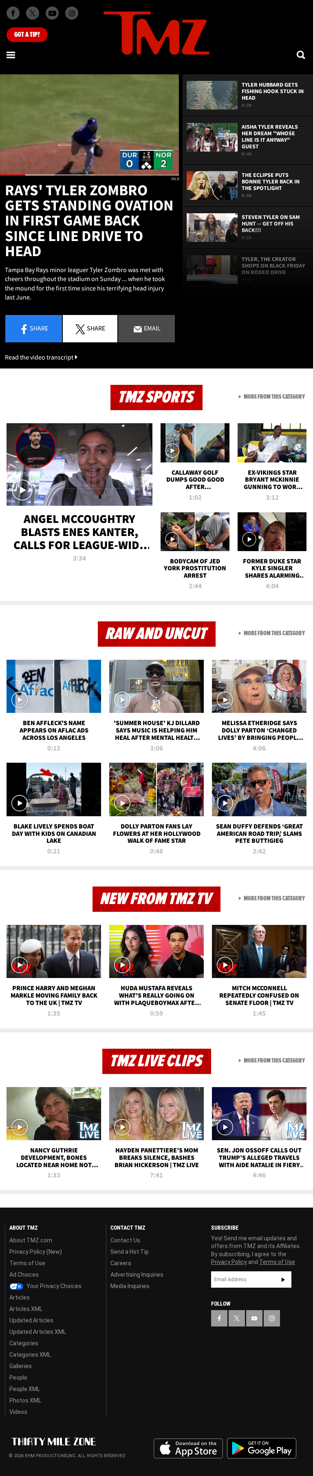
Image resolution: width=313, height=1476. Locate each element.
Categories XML (30, 1354)
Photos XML (25, 1400)
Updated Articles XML (37, 1332)
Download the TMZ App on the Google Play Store (261, 1448)
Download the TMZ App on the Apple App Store (188, 1448)
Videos (18, 1412)
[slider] (89, 175)
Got (27, 35)
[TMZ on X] (32, 13)
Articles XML (25, 1309)
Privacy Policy (229, 1262)
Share (39, 328)
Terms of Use (27, 1263)
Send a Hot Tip (129, 1251)
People (18, 1377)
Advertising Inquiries (136, 1274)
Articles (19, 1297)
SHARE (96, 328)
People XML (24, 1389)
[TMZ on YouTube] (254, 1318)
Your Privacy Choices (53, 1286)
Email (152, 328)
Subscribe (283, 1279)
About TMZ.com (30, 1240)
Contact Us (125, 1240)
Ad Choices (24, 1274)
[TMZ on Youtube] (52, 13)
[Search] (301, 54)
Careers (120, 1263)
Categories (23, 1343)
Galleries (20, 1366)
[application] (89, 125)
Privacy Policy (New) (35, 1251)
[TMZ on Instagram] (71, 13)
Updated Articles (31, 1320)
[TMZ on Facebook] (13, 13)
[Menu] (11, 54)
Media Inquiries (130, 1286)
